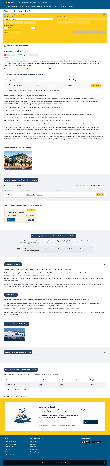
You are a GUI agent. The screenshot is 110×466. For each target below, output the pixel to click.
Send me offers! (91, 422)
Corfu (14, 339)
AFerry (7, 438)
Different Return (23, 14)
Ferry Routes (9, 447)
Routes (22, 6)
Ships (55, 6)
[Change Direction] (54, 19)
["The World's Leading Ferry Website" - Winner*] (10, 3)
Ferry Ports (8, 449)
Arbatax (40, 195)
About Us (33, 447)
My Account (62, 6)
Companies (14, 6)
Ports (27, 6)
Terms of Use (34, 449)
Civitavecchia (30, 195)
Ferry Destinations (10, 441)
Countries (33, 6)
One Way (14, 14)
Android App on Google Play (96, 442)
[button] (70, 6)
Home (8, 6)
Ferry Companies (10, 444)
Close (102, 462)
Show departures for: (82, 186)
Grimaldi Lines (18, 85)
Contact (33, 444)
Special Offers (48, 6)
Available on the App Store (85, 442)
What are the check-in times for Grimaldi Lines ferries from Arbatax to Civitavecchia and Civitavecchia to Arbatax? (52, 250)
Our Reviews (8, 452)
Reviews (40, 6)
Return (7, 14)
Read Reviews (33, 55)
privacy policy (64, 462)
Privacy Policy (71, 425)
